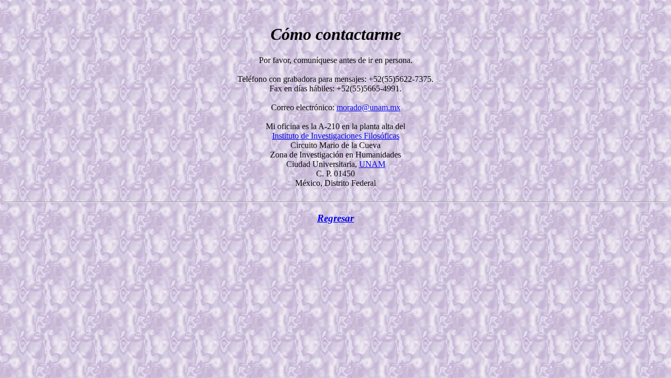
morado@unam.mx (369, 107)
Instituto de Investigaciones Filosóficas (335, 135)
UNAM (372, 164)
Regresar (335, 218)
